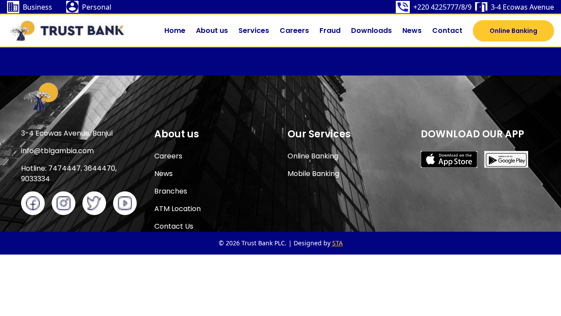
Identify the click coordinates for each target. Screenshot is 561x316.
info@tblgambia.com (57, 151)
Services (253, 30)
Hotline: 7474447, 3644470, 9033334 (69, 173)
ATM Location (177, 209)
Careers (294, 30)
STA (337, 243)
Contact (447, 30)
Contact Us (173, 226)
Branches (170, 191)
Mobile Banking (313, 174)
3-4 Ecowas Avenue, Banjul (67, 133)
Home (174, 30)
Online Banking (513, 30)
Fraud (330, 30)
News (412, 30)
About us (212, 30)
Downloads (371, 30)
